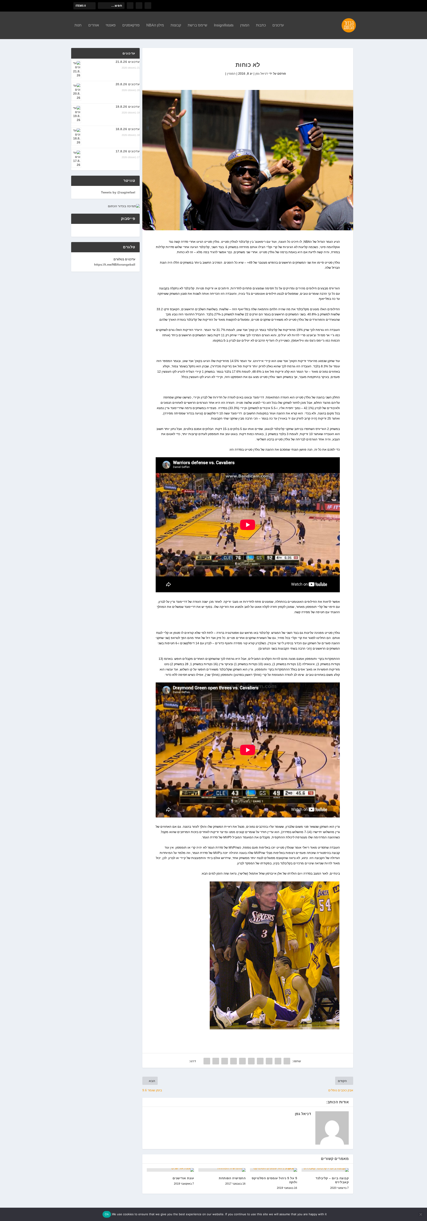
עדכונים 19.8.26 (128, 106)
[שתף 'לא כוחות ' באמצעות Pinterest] (251, 1061)
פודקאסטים (131, 25)
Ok (107, 1214)
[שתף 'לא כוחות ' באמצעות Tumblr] (260, 1061)
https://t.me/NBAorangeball (114, 264)
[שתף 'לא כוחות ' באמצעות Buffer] (233, 1061)
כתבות (261, 25)
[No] (421, 1214)
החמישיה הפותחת (232, 1178)
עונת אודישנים (183, 1178)
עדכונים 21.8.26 (128, 62)
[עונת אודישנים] (170, 1170)
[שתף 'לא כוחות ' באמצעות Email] (215, 1061)
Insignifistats (224, 25)
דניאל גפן (261, 73)
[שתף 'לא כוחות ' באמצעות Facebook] (286, 1061)
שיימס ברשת (197, 25)
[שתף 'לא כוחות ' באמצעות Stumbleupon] (224, 1061)
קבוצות (176, 25)
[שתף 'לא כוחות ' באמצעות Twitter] (278, 1061)
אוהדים (93, 25)
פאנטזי (111, 25)
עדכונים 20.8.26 (128, 84)
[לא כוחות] (247, 160)
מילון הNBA (155, 25)
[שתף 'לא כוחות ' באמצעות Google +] (269, 1061)
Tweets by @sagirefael (118, 192)
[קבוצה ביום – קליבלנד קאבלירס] (325, 1170)
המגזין (244, 25)
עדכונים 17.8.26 (128, 151)
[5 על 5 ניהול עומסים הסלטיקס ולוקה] (273, 1170)
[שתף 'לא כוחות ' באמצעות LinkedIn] (242, 1061)
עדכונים (278, 25)
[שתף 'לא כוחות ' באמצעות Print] (206, 1061)
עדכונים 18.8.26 (128, 129)
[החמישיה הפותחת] (222, 1170)
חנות (78, 25)
